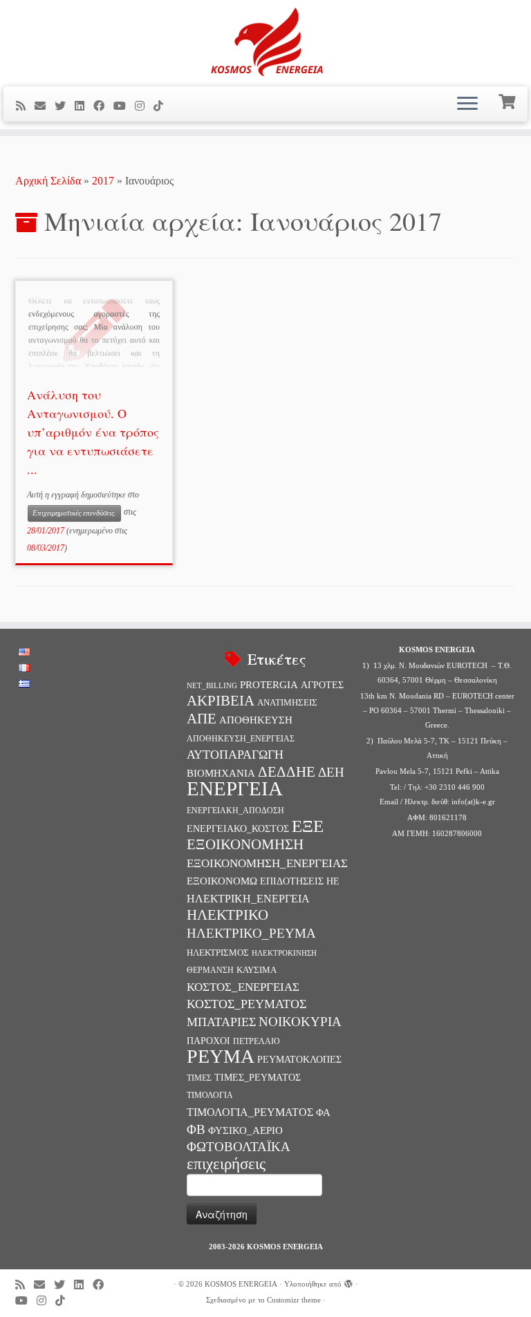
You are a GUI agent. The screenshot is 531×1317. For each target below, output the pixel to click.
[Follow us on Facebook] (103, 106)
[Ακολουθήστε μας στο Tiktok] (162, 106)
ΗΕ (332, 881)
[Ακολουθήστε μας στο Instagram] (144, 106)
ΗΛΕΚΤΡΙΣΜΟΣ (218, 952)
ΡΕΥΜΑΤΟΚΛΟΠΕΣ (299, 1059)
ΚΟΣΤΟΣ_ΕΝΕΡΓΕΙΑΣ (243, 987)
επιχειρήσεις (226, 1164)
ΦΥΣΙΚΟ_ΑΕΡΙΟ (245, 1130)
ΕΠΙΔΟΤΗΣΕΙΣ (292, 881)
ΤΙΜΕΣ (199, 1078)
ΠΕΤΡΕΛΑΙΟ (256, 1041)
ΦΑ (323, 1112)
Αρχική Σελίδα (49, 181)
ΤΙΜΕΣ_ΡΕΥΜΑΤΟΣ (257, 1077)
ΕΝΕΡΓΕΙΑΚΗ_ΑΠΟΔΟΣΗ (235, 810)
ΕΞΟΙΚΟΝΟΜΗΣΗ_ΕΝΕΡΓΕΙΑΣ (267, 863)
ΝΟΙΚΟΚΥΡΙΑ (300, 1021)
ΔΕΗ (331, 772)
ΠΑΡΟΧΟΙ (208, 1040)
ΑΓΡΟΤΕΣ (322, 684)
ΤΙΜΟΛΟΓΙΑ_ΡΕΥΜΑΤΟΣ (250, 1112)
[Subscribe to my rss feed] (25, 106)
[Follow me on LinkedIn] (84, 106)
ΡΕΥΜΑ (220, 1056)
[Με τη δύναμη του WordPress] (348, 1282)
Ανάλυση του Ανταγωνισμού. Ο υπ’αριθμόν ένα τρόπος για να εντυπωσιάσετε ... (93, 431)
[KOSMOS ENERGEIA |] (265, 41)
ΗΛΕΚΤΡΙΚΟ (227, 915)
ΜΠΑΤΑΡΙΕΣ (221, 1022)
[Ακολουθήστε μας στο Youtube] (124, 106)
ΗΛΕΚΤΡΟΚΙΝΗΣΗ (284, 953)
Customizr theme (294, 1300)
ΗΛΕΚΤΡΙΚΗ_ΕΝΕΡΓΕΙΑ (248, 898)
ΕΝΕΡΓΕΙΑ (235, 788)
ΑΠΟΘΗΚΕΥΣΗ (255, 720)
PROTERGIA (269, 684)
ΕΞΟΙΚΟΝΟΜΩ (222, 881)
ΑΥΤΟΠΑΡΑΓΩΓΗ (235, 754)
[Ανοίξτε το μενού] (467, 104)
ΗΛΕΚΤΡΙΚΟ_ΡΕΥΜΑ (251, 933)
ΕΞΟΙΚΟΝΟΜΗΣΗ (245, 844)
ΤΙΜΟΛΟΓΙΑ (210, 1095)
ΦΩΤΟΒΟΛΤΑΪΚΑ (238, 1146)
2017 (103, 181)
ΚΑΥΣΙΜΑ (256, 970)
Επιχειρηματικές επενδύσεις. (74, 513)
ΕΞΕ (308, 826)
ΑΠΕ (201, 718)
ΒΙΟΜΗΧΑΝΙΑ (221, 773)
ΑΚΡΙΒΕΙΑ (220, 700)
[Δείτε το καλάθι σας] (509, 100)
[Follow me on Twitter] (65, 106)
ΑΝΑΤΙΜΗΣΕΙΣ (287, 702)
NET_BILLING (212, 685)
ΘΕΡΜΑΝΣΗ (210, 970)
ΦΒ (196, 1129)
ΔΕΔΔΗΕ (286, 772)
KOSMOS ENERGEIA (241, 1284)
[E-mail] (45, 106)
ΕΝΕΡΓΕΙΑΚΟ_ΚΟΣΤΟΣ (238, 828)
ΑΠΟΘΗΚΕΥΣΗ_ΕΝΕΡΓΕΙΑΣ (241, 738)
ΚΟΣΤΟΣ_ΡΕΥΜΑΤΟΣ (246, 1004)
